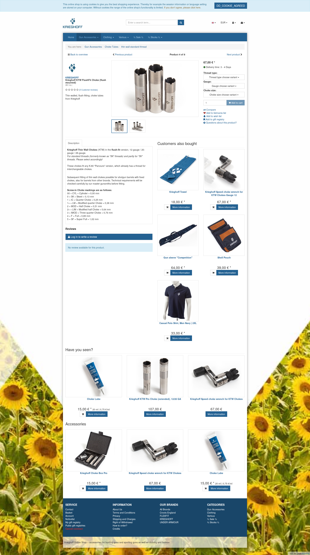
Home (71, 37)
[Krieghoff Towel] (178, 169)
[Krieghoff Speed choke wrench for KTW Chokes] (216, 376)
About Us (117, 509)
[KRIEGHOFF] (72, 67)
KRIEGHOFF (166, 519)
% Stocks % (154, 37)
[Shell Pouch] (224, 235)
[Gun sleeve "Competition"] (178, 235)
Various (123, 37)
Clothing (107, 37)
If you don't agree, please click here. (182, 7)
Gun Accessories (88, 37)
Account (69, 515)
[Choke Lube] (93, 376)
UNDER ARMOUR (169, 522)
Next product (233, 54)
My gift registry (72, 522)
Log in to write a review (84, 237)
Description (73, 143)
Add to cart (237, 102)
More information (181, 207)
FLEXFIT (164, 515)
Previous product (123, 54)
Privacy (116, 515)
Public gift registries (75, 525)
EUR (223, 22)
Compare (211, 109)
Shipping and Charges (124, 519)
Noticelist (70, 519)
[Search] (181, 22)
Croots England (168, 512)
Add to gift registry (214, 119)
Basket (68, 512)
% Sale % (138, 37)
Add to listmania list (216, 112)
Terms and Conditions (124, 512)
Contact (69, 509)
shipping (305, 553)
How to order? (120, 525)
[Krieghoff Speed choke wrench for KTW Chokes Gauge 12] (224, 169)
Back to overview (79, 54)
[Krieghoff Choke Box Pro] (93, 450)
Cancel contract (74, 528)
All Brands (165, 509)
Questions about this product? (221, 122)
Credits (116, 528)
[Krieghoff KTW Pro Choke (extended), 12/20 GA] (155, 376)
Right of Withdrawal (123, 522)
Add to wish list (214, 116)
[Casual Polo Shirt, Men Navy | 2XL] (178, 300)
